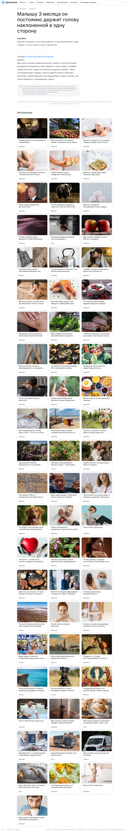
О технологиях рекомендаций (96, 829)
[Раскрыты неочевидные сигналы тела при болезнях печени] (32, 165)
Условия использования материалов (64, 829)
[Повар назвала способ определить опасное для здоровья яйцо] (64, 165)
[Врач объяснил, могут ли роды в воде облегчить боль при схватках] (32, 778)
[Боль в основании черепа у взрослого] (32, 391)
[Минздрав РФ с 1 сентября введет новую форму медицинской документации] (32, 746)
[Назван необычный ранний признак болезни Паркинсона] (64, 391)
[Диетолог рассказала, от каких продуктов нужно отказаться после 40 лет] (32, 585)
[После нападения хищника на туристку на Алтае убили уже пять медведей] (64, 198)
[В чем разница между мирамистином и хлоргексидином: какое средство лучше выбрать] (97, 585)
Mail (3, 829)
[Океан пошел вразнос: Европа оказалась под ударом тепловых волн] (32, 682)
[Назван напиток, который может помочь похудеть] (97, 456)
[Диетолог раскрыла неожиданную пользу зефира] (97, 198)
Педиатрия (32, 8)
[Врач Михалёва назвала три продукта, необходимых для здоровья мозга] (64, 294)
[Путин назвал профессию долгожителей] (32, 198)
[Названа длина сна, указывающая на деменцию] (32, 133)
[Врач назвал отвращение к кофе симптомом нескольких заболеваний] (32, 811)
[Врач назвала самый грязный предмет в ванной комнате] (64, 714)
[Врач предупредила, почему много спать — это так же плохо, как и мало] (32, 423)
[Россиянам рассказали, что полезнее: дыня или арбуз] (64, 778)
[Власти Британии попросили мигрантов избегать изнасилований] (64, 649)
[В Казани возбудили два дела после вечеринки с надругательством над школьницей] (64, 230)
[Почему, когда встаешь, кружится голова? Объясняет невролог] (32, 230)
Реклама (17, 829)
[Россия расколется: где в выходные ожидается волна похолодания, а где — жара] (64, 682)
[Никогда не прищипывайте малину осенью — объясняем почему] (64, 456)
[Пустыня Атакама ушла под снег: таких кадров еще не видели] (32, 617)
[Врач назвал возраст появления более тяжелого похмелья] (64, 488)
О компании (9, 829)
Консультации (21, 8)
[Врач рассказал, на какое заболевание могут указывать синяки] (32, 359)
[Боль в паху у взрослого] (97, 520)
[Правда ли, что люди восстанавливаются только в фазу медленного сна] (97, 649)
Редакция (49, 829)
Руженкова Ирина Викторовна (39, 57)
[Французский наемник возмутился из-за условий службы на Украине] (32, 456)
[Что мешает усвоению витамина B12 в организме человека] (64, 359)
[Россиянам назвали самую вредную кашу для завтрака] (97, 294)
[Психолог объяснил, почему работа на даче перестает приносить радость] (97, 423)
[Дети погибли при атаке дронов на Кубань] (97, 746)
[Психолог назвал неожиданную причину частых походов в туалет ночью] (97, 617)
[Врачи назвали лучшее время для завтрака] (97, 391)
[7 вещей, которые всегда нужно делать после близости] (97, 262)
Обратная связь (81, 829)
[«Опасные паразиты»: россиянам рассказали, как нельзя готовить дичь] (97, 327)
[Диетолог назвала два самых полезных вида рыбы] (97, 165)
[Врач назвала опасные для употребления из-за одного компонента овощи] (64, 327)
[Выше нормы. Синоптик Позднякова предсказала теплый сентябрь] (32, 649)
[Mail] (3, 2)
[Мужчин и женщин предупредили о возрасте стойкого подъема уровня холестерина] (64, 585)
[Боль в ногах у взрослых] (97, 778)
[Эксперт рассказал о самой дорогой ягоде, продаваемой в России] (64, 553)
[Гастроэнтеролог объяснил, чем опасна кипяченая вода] (64, 262)
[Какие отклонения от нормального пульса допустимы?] (64, 520)
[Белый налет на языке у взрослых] (64, 617)
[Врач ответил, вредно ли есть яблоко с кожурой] (97, 230)
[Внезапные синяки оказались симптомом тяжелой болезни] (32, 327)
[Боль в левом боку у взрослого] (32, 714)
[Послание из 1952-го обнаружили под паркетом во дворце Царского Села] (32, 488)
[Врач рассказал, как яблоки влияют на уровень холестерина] (64, 133)
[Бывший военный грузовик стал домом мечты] (64, 746)
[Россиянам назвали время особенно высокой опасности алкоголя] (64, 423)
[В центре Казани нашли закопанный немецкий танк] (32, 262)
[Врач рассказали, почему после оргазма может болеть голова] (32, 294)
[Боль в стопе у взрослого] (97, 811)
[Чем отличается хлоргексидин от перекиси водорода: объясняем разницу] (97, 488)
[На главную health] (10, 2)
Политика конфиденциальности (116, 829)
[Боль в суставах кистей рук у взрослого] (64, 811)
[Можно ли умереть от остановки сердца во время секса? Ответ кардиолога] (97, 133)
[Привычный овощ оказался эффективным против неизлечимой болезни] (97, 359)
